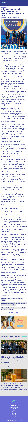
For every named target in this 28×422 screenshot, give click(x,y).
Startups (16, 355)
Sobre (14, 415)
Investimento (4, 355)
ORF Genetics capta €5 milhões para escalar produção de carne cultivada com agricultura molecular (13, 360)
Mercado (11, 355)
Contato (14, 416)
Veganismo (4, 7)
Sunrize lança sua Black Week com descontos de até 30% (12, 386)
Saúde (7, 383)
